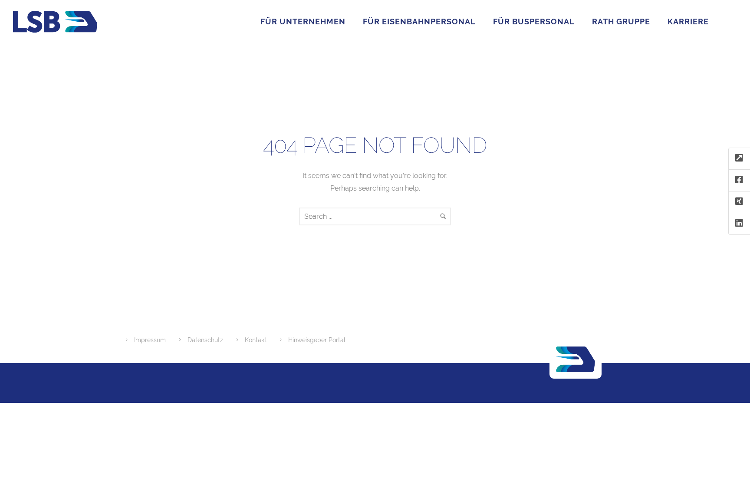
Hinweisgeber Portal (316, 340)
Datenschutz (205, 340)
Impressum (150, 340)
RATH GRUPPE (621, 21)
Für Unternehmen (302, 21)
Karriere (688, 21)
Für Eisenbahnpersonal (419, 21)
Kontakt (255, 340)
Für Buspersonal (534, 21)
